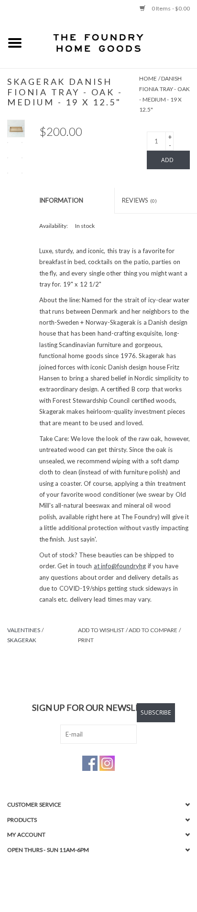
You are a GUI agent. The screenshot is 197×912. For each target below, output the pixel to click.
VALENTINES (23, 630)
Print (86, 640)
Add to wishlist (101, 630)
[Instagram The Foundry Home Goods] (107, 763)
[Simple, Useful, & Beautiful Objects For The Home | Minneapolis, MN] (113, 42)
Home (148, 78)
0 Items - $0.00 (170, 8)
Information (61, 200)
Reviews (139, 200)
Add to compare (154, 630)
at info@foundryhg (120, 566)
